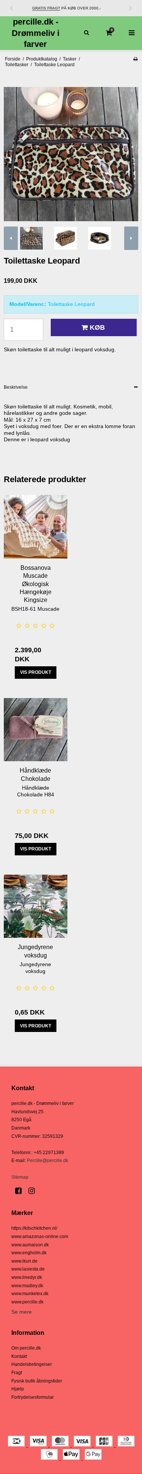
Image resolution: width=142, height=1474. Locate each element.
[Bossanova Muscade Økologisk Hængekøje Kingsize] (35, 527)
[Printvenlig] (135, 59)
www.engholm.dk (29, 1252)
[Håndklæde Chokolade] (35, 730)
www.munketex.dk (29, 1293)
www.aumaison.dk (30, 1244)
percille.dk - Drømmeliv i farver (35, 33)
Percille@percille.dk (47, 1160)
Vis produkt (35, 672)
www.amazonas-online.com (39, 1236)
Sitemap (19, 1177)
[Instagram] (34, 1191)
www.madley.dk (27, 1285)
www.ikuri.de (24, 1261)
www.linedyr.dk (26, 1277)
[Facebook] (21, 1191)
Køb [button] (97, 327)
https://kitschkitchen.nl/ (34, 1228)
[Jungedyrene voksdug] (35, 906)
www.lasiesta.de (28, 1269)
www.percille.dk (27, 1302)
